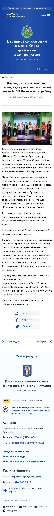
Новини (8, 77)
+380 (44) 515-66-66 (24, 437)
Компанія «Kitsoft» (19, 488)
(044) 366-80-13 (22, 482)
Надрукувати (28, 314)
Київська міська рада (14, 457)
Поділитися (27, 320)
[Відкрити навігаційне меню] (48, 15)
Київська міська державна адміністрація (24, 462)
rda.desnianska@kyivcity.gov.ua (27, 443)
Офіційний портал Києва (16, 452)
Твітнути (26, 326)
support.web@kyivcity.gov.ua (27, 477)
